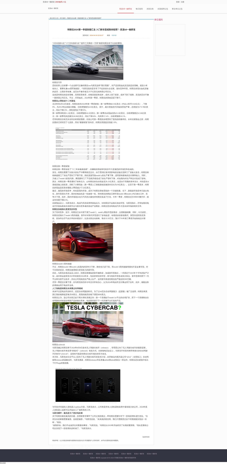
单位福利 (63, 18)
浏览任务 (150, 9)
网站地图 (3, 463)
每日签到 (139, 9)
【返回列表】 (146, 437)
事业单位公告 (177, 9)
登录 (177, 2)
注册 (182, 2)
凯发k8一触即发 (49, 2)
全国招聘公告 (162, 9)
